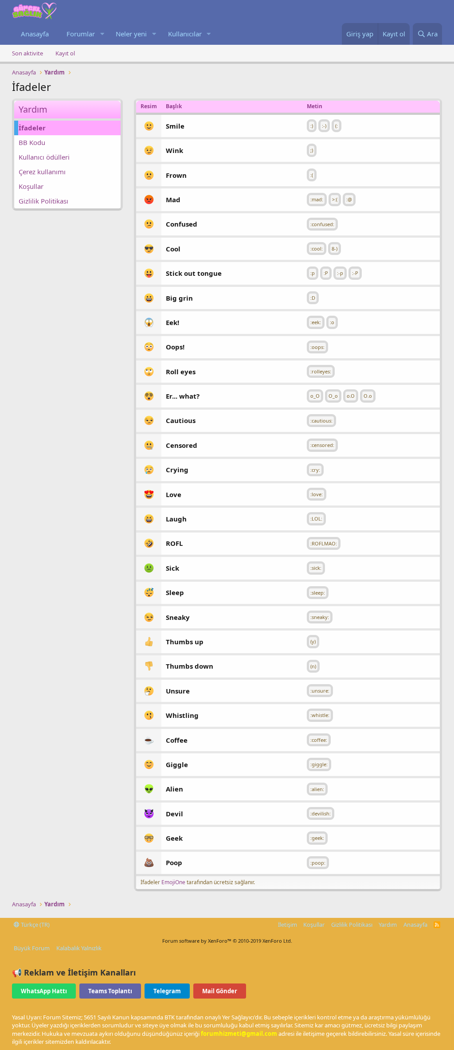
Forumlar (81, 33)
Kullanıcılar (185, 33)
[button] (102, 34)
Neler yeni (131, 33)
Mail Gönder (219, 991)
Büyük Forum (32, 948)
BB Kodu (32, 142)
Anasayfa (35, 33)
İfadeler (32, 127)
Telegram (167, 991)
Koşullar (31, 186)
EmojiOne (173, 882)
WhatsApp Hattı (44, 991)
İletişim (287, 925)
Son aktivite (27, 53)
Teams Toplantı (110, 991)
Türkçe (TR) (35, 925)
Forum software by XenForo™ (227, 940)
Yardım (388, 925)
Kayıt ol (65, 53)
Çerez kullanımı (42, 171)
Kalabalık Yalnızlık (79, 948)
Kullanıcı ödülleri (44, 157)
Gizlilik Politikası (43, 200)
